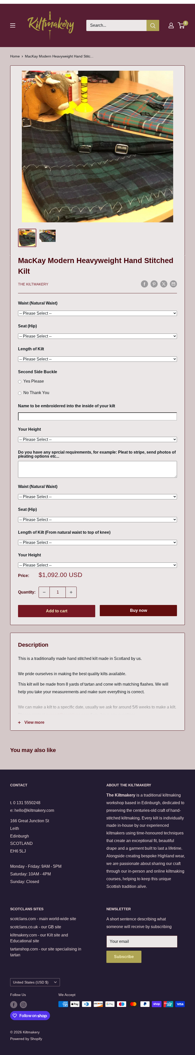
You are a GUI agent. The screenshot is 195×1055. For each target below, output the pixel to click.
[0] (181, 25)
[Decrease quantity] (44, 592)
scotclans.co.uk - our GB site (35, 927)
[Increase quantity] (71, 592)
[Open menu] (12, 25)
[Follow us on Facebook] (13, 1004)
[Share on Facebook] (144, 283)
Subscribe (124, 957)
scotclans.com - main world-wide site (43, 919)
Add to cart (56, 611)
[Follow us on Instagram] (23, 1004)
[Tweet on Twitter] (163, 283)
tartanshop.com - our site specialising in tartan (45, 952)
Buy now (138, 610)
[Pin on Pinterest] (154, 283)
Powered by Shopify (26, 1039)
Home (15, 56)
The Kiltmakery (33, 284)
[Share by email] (173, 283)
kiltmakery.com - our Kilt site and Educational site (39, 938)
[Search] (153, 25)
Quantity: (27, 592)
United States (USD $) (30, 982)
